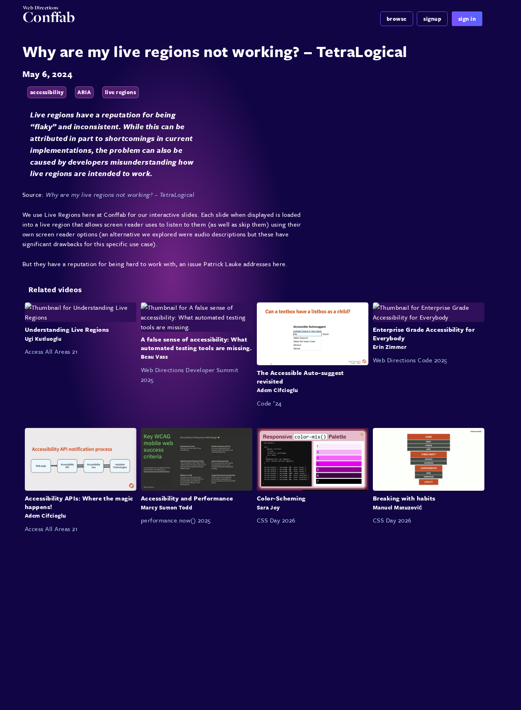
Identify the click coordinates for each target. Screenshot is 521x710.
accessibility (46, 92)
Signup (432, 19)
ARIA (84, 92)
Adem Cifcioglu (277, 390)
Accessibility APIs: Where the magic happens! (79, 502)
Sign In (467, 19)
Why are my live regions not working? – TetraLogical (120, 194)
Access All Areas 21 (51, 351)
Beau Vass (154, 357)
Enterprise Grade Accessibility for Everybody (424, 333)
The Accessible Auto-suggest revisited (300, 377)
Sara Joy (268, 507)
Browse (397, 19)
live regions (120, 92)
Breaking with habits (404, 498)
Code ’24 (269, 403)
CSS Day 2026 (276, 520)
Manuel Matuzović (397, 507)
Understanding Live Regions (67, 329)
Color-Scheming (281, 498)
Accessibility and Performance (187, 498)
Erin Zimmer (390, 347)
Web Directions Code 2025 (410, 359)
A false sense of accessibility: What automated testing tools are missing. (196, 343)
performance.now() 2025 (176, 520)
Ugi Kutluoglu (43, 338)
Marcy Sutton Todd (166, 507)
